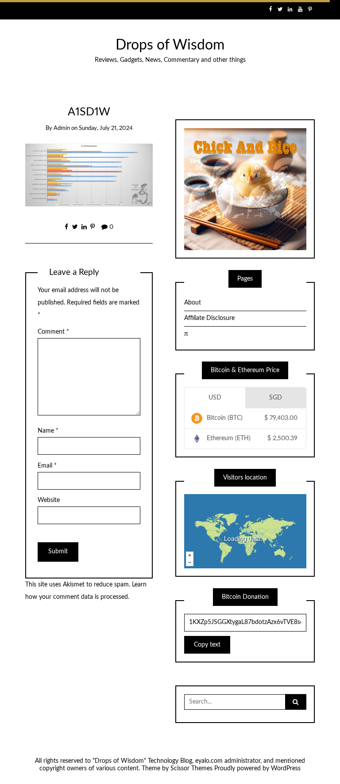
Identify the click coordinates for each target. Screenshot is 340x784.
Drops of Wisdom (170, 45)
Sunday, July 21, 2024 (106, 128)
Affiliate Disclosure (209, 318)
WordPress (286, 768)
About (192, 303)
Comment (53, 332)
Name (48, 431)
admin (62, 128)
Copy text (207, 645)
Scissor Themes (191, 768)
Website (49, 500)
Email (47, 466)
